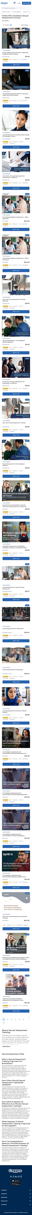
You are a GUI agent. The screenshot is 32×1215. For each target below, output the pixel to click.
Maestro (6, 920)
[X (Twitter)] (11, 1176)
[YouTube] (18, 1176)
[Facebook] (13, 1176)
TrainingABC (7, 138)
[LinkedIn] (16, 1176)
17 (3, 1023)
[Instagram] (21, 1176)
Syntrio (6, 509)
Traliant (6, 221)
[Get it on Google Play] (16, 1184)
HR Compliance (16, 12)
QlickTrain (6, 56)
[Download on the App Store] (16, 1180)
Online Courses (6, 12)
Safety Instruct (8, 591)
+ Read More (6, 1046)
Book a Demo (26, 3)
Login (18, 3)
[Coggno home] (4, 3)
